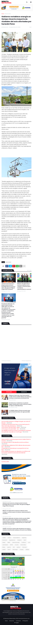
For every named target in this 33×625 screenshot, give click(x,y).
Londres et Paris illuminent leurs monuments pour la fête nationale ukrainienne (15, 425)
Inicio (3, 13)
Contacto (18, 620)
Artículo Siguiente (26, 360)
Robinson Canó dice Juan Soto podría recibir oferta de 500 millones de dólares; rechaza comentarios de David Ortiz (20, 397)
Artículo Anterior (6, 360)
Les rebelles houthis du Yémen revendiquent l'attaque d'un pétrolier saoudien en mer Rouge (16, 431)
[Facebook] (6, 266)
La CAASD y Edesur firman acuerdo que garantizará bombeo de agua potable (19, 411)
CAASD (4, 537)
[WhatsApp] (17, 266)
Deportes (24, 537)
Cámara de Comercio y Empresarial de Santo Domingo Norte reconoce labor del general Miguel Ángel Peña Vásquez (8, 286)
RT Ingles (16, 622)
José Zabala (5, 544)
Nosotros (11, 620)
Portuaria (24, 547)
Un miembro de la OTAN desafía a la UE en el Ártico (15, 442)
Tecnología (15, 549)
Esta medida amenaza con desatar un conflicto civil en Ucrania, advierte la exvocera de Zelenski (16, 452)
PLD (14, 547)
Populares (9, 392)
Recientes (24, 392)
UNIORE (27, 549)
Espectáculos (12, 540)
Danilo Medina (16, 537)
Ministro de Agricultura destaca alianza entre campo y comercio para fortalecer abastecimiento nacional (24, 286)
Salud (9, 549)
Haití (25, 540)
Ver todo (29, 270)
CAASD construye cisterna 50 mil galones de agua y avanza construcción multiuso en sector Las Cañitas (17, 529)
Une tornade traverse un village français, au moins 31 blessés (16, 422)
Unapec (21, 549)
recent (4, 549)
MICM (11, 544)
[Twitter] (10, 266)
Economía (5, 540)
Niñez (4, 547)
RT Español (25, 620)
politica (18, 547)
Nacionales (8, 13)
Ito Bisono (24, 542)
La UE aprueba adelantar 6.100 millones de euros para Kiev (16, 446)
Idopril (4, 542)
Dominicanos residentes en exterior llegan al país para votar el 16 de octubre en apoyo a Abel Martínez (20, 404)
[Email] (20, 266)
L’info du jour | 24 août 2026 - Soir (10, 429)
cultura (9, 537)
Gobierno (19, 540)
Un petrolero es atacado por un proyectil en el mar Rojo (15, 449)
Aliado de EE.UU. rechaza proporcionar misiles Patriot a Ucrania (16, 440)
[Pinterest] (13, 266)
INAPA (9, 542)
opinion (9, 547)
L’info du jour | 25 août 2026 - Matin (11, 427)
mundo (16, 544)
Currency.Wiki (5, 461)
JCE (29, 542)
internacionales (15, 542)
